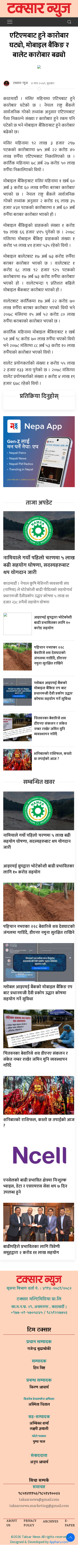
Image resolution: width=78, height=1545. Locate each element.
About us (11, 1523)
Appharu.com (58, 1542)
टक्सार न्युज (20, 83)
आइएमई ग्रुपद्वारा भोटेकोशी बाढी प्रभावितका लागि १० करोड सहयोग (53, 622)
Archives (50, 1522)
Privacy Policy (30, 1523)
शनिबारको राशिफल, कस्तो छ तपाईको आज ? (53, 756)
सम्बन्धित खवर (39, 782)
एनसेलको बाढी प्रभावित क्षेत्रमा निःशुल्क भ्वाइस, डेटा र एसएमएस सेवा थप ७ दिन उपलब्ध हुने (35, 1186)
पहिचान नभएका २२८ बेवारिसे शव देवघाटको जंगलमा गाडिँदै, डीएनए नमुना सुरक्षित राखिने (50, 655)
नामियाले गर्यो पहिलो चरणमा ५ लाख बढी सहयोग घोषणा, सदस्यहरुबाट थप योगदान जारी (39, 565)
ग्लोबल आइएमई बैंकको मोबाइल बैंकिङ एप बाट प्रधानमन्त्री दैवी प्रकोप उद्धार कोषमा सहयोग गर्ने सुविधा (53, 691)
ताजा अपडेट (39, 503)
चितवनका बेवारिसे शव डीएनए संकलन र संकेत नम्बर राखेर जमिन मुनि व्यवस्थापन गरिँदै (50, 726)
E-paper (70, 1523)
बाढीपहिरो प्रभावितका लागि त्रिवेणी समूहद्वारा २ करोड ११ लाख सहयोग (31, 1249)
